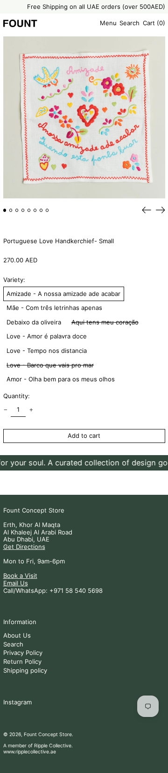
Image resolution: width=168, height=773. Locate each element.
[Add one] (31, 410)
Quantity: (16, 396)
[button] (129, 23)
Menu (108, 23)
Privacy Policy (22, 652)
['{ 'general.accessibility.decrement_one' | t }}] (5, 410)
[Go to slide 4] (23, 210)
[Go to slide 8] (47, 210)
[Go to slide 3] (17, 210)
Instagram (17, 702)
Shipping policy (25, 670)
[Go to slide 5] (29, 210)
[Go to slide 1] (5, 210)
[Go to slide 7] (41, 210)
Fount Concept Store (33, 510)
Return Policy (22, 661)
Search (13, 644)
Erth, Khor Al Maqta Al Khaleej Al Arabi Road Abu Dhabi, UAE (37, 532)
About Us (17, 635)
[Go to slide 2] (11, 210)
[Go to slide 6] (35, 210)
